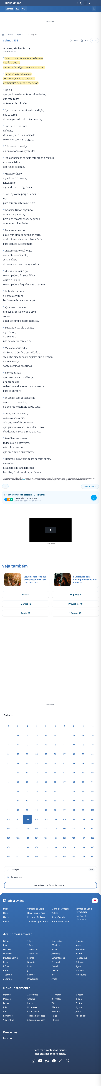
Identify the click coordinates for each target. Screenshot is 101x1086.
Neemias (31, 962)
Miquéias (80, 949)
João (5, 1007)
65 (46, 782)
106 (55, 819)
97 (64, 810)
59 (83, 772)
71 (8, 791)
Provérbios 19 (75, 603)
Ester (29, 966)
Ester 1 (25, 594)
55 (46, 772)
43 (27, 763)
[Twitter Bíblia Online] (67, 1061)
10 (92, 726)
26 (55, 744)
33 (27, 754)
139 (83, 847)
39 (83, 754)
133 (27, 847)
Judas (78, 1011)
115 (45, 828)
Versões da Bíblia (35, 908)
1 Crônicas (32, 949)
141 (8, 856)
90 (92, 800)
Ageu (78, 966)
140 (92, 847)
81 (8, 800)
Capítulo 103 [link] (32, 35)
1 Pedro (55, 1019)
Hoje (5, 912)
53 (27, 772)
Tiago (54, 1015)
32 (18, 754)
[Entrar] (79, 3)
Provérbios (32, 978)
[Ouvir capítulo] (94, 8)
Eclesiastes (57, 941)
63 (27, 782)
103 (17, 8)
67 (64, 782)
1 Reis (30, 941)
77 (64, 791)
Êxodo (6, 945)
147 (64, 856)
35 (46, 754)
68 (74, 782)
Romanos (8, 1015)
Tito (53, 1003)
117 (64, 828)
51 (8, 772)
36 (55, 754)
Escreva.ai (8, 1038)
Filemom (56, 1007)
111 (8, 828)
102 (17, 819)
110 (92, 819)
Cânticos (56, 945)
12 (18, 735)
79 (83, 791)
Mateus (7, 994)
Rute (5, 970)
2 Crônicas (32, 953)
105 (45, 819)
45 (46, 763)
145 (45, 856)
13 (27, 735)
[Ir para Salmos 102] (5, 486)
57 (64, 772)
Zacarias (80, 970)
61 (8, 782)
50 (92, 763)
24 (37, 744)
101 (8, 819)
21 (8, 744)
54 (37, 772)
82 (18, 800)
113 (27, 828)
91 (8, 810)
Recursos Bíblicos (36, 917)
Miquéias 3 (75, 594)
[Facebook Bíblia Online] (54, 1061)
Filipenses (32, 1007)
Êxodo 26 (25, 613)
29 (83, 744)
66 (55, 782)
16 (55, 735)
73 (27, 791)
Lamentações (58, 957)
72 (18, 791)
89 (83, 800)
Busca (6, 921)
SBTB (23, 479)
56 (55, 772)
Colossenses (33, 1011)
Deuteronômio (10, 957)
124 (36, 838)
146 (55, 856)
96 (55, 810)
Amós (54, 978)
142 (17, 856)
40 (92, 754)
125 (45, 838)
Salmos (20, 35)
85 (46, 800)
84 (37, 800)
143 (27, 856)
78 (74, 791)
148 (73, 856)
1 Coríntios (8, 1019)
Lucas (6, 1003)
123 (27, 838)
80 (92, 791)
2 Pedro (80, 994)
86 (55, 800)
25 (46, 744)
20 (92, 735)
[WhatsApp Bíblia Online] (47, 1061)
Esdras (30, 957)
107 (64, 819)
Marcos (7, 998)
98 (74, 810)
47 (64, 763)
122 (17, 838)
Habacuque (81, 957)
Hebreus (56, 1011)
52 (18, 772)
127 (64, 838)
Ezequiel (56, 962)
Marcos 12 (26, 603)
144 (36, 856)
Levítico (7, 949)
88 (74, 800)
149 (83, 856)
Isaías (54, 949)
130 (92, 838)
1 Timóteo (57, 994)
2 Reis (30, 945)
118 (73, 828)
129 (83, 838)
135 (45, 847)
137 (64, 847)
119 (83, 828)
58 (74, 772)
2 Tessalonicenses (36, 1019)
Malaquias (81, 974)
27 (64, 744)
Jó (28, 970)
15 (46, 735)
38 (74, 754)
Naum (79, 953)
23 (27, 744)
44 (37, 763)
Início (6, 908)
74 (37, 791)
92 (18, 810)
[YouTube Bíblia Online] (40, 1061)
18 (74, 735)
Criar (86, 40)
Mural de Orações (60, 908)
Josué (6, 962)
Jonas (78, 945)
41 (8, 763)
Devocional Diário (36, 912)
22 (18, 744)
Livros (10, 35)
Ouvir (75, 40)
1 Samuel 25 (75, 613)
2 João (79, 1003)
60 (92, 772)
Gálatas (31, 998)
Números (7, 953)
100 (92, 810)
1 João (79, 998)
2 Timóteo (57, 998)
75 (46, 791)
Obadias (80, 941)
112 (17, 828)
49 (83, 763)
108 (73, 819)
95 (46, 810)
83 (27, 800)
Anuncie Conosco (60, 921)
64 (37, 782)
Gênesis (7, 941)
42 (18, 763)
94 (37, 810)
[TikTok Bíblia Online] (61, 1061)
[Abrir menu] (93, 3)
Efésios (30, 1003)
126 (55, 838)
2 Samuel (7, 978)
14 (37, 735)
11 (8, 735)
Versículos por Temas (38, 921)
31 (8, 754)
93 (27, 810)
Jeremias (56, 953)
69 (83, 782)
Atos (5, 1011)
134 (36, 847)
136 (55, 847)
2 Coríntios (32, 994)
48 (74, 763)
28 (74, 744)
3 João (79, 1007)
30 (92, 744)
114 (36, 828)
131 (8, 847)
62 (18, 782)
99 (83, 810)
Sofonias (80, 962)
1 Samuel (7, 974)
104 (36, 819)
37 (64, 754)
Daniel (55, 966)
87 (64, 800)
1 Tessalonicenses (36, 1015)
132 (17, 847)
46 (55, 763)
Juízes (6, 966)
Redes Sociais (58, 917)
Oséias (55, 970)
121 (8, 838)
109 (83, 819)
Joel (53, 974)
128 (73, 838)
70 (92, 782)
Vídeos (55, 912)
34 (37, 754)
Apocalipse (81, 1015)
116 (55, 828)
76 (55, 791)
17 (64, 735)
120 (92, 828)
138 (73, 847)
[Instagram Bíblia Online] (33, 1061)
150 (92, 856)
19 (83, 735)
